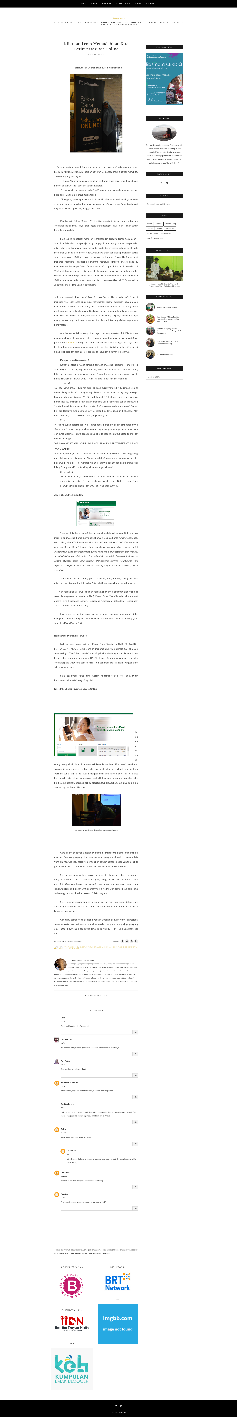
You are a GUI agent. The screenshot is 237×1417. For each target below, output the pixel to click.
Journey (158, 224)
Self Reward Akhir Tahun (167, 307)
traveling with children (155, 238)
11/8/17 (63, 1198)
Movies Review (152, 233)
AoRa (63, 1129)
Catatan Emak (119, 18)
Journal (149, 224)
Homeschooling (170, 224)
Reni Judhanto (67, 1104)
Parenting (122, 947)
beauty (159, 228)
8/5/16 (63, 1043)
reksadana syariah (72, 949)
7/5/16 (63, 1021)
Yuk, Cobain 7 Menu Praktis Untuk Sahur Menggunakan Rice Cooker (168, 319)
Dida (63, 1017)
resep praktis (170, 228)
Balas (135, 1032)
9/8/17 (69, 1154)
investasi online (71, 947)
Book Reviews (166, 233)
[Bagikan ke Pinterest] (132, 941)
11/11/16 (64, 1176)
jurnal (100, 947)
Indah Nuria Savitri (69, 1082)
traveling (150, 228)
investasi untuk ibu (88, 947)
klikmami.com (110, 947)
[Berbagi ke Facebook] (122, 941)
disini (71, 342)
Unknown (71, 1150)
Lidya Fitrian (66, 1039)
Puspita (64, 1194)
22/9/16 (63, 1133)
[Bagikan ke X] (127, 941)
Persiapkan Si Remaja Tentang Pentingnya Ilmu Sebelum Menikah (164, 285)
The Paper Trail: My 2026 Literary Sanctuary (167, 342)
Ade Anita (65, 1061)
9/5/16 (63, 1086)
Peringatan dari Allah (165, 354)
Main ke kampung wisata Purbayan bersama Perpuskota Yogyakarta (169, 330)
